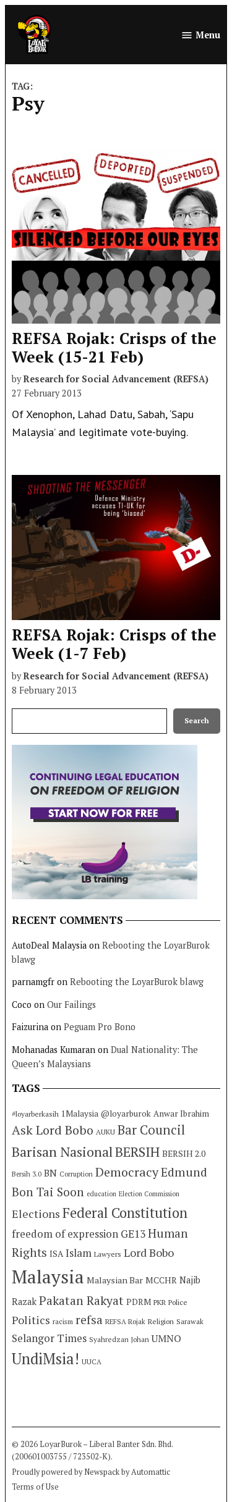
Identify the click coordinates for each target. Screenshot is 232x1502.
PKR (159, 1302)
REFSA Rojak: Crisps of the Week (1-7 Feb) (114, 643)
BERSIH (137, 1151)
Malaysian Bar (115, 1280)
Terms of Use (35, 1487)
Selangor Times (49, 1338)
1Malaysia (79, 1113)
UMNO (166, 1338)
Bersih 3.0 (26, 1174)
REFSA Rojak (125, 1321)
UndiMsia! (45, 1359)
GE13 (133, 1234)
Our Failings (71, 1004)
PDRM (138, 1301)
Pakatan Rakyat (81, 1301)
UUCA (91, 1361)
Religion (161, 1321)
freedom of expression (65, 1234)
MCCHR (161, 1280)
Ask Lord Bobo (52, 1130)
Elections (36, 1213)
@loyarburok (126, 1113)
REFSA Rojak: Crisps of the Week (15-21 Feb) (114, 347)
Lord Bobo (149, 1252)
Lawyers (107, 1254)
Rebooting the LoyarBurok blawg (137, 982)
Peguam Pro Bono (99, 1027)
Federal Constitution (124, 1213)
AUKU (105, 1131)
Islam (79, 1253)
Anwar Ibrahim (181, 1113)
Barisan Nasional (62, 1151)
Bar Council (151, 1130)
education (101, 1193)
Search (196, 720)
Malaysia (48, 1276)
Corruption (76, 1174)
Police (177, 1302)
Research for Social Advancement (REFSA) (116, 379)
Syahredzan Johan (119, 1339)
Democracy (126, 1172)
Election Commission (149, 1193)
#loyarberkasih (35, 1113)
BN (50, 1173)
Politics (31, 1319)
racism (63, 1321)
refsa (89, 1320)
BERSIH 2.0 (183, 1153)
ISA (56, 1253)
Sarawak (190, 1321)
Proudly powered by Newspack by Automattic (91, 1472)
